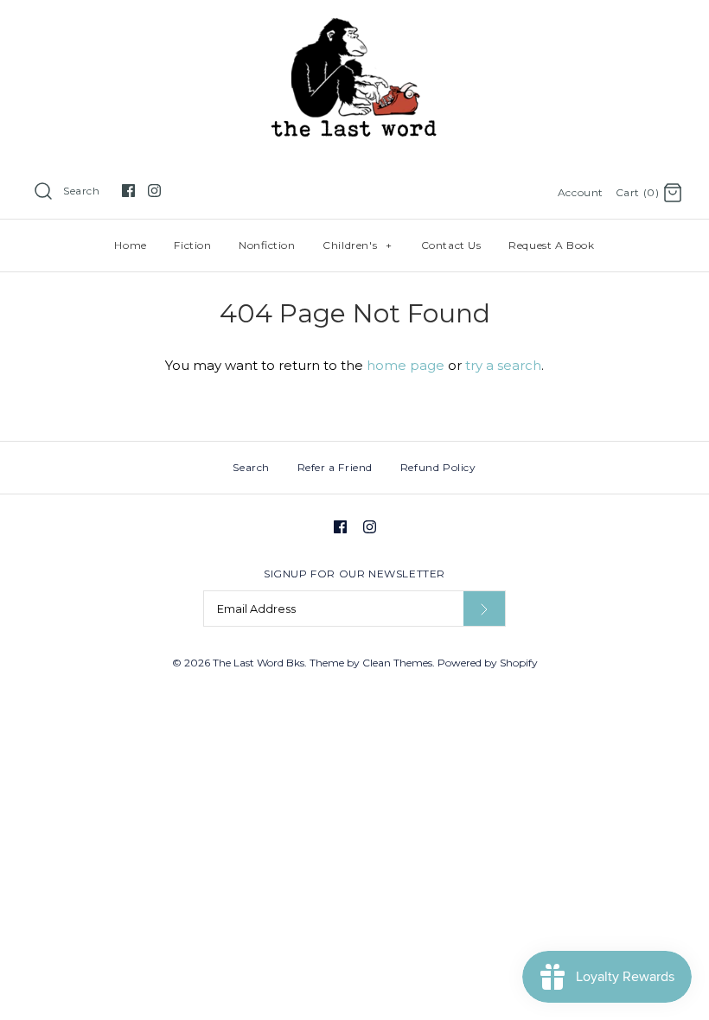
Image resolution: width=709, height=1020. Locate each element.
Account (581, 192)
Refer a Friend (335, 467)
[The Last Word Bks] (355, 27)
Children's (357, 245)
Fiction (192, 245)
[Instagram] (154, 190)
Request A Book (551, 245)
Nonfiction (267, 245)
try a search (503, 365)
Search (81, 190)
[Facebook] (128, 190)
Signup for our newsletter (354, 573)
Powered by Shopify (488, 662)
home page (405, 365)
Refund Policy (438, 467)
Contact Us (451, 245)
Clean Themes (397, 662)
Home (130, 245)
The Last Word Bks (258, 662)
